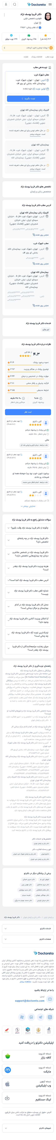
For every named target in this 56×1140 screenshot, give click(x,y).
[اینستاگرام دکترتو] (50, 1017)
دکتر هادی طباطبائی (43, 890)
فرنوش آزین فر (44, 879)
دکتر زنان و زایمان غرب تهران (40, 859)
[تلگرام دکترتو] (40, 1017)
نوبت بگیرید (29, 98)
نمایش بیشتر (29, 506)
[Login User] (6, 4)
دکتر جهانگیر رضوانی (42, 895)
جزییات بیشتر (35, 134)
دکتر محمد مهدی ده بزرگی (23, 900)
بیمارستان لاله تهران (40, 272)
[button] (4, 14)
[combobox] (4, 14)
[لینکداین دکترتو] (31, 1017)
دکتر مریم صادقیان (43, 885)
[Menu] (50, 4)
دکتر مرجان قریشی (43, 900)
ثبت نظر (28, 412)
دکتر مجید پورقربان (25, 890)
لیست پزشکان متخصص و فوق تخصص (32, 978)
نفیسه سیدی (26, 895)
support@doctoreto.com (29, 1001)
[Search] (15, 4)
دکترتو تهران (45, 854)
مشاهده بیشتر (25, 982)
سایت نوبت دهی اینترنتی (37, 975)
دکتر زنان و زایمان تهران (39, 720)
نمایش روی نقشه (42, 235)
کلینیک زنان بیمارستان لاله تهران (34, 212)
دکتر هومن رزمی (27, 885)
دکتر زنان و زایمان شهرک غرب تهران (24, 854)
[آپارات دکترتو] (22, 1017)
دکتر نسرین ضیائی (29, 879)
